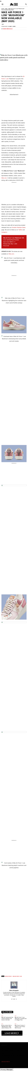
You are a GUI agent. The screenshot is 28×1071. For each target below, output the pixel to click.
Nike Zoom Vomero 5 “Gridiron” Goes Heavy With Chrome (20, 1027)
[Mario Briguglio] (14, 985)
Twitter (20, 230)
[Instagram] (14, 998)
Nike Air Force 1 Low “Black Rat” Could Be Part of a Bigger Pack (21, 1019)
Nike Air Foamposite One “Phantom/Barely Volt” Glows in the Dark (7, 1019)
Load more (11, 1033)
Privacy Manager (7, 1069)
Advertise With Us (5, 1061)
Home (2, 8)
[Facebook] (11, 998)
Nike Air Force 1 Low (17, 976)
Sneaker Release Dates (18, 227)
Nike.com (4, 178)
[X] (16, 998)
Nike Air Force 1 (8, 976)
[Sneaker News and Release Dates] (14, 4)
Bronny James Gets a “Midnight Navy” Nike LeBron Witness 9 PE (6, 1027)
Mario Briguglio (7, 28)
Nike (6, 8)
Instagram (4, 232)
